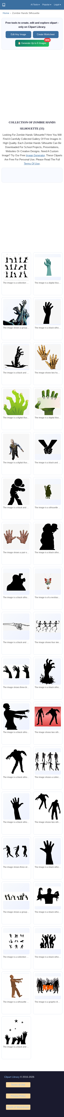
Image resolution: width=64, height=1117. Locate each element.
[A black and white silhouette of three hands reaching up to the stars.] (16, 1036)
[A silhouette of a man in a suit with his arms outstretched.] (16, 726)
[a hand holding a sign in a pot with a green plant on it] (48, 414)
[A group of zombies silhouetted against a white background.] (48, 941)
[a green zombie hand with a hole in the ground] (16, 408)
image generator (35, 155)
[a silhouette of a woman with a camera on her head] (16, 582)
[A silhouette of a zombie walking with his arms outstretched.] (16, 761)
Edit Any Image (18, 34)
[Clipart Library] (3, 5)
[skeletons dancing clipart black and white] (48, 626)
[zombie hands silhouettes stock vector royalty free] (16, 268)
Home (6, 13)
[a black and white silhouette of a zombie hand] (48, 671)
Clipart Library (11, 1076)
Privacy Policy (18, 1096)
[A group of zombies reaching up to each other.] (16, 312)
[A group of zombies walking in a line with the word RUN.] (48, 986)
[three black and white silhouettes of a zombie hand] (16, 671)
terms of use (32, 163)
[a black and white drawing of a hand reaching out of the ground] (16, 357)
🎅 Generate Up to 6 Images (33, 42)
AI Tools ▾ (35, 4)
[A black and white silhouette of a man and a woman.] (48, 809)
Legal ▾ (57, 4)
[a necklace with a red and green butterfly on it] (48, 581)
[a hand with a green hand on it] (48, 267)
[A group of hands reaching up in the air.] (16, 896)
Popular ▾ (46, 4)
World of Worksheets (18, 1107)
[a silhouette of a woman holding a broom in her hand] (48, 491)
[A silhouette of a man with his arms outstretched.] (48, 896)
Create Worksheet (46, 34)
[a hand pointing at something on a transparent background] (16, 627)
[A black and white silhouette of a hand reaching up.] (16, 808)
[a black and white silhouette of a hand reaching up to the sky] (48, 312)
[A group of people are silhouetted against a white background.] (16, 851)
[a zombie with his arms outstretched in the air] (16, 449)
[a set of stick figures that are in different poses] (16, 941)
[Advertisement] (32, 84)
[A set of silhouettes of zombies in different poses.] (48, 761)
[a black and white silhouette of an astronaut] (16, 493)
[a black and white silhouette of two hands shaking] (48, 447)
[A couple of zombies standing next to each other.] (48, 716)
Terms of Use (18, 1084)
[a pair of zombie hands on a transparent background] (16, 536)
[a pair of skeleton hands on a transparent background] (48, 357)
